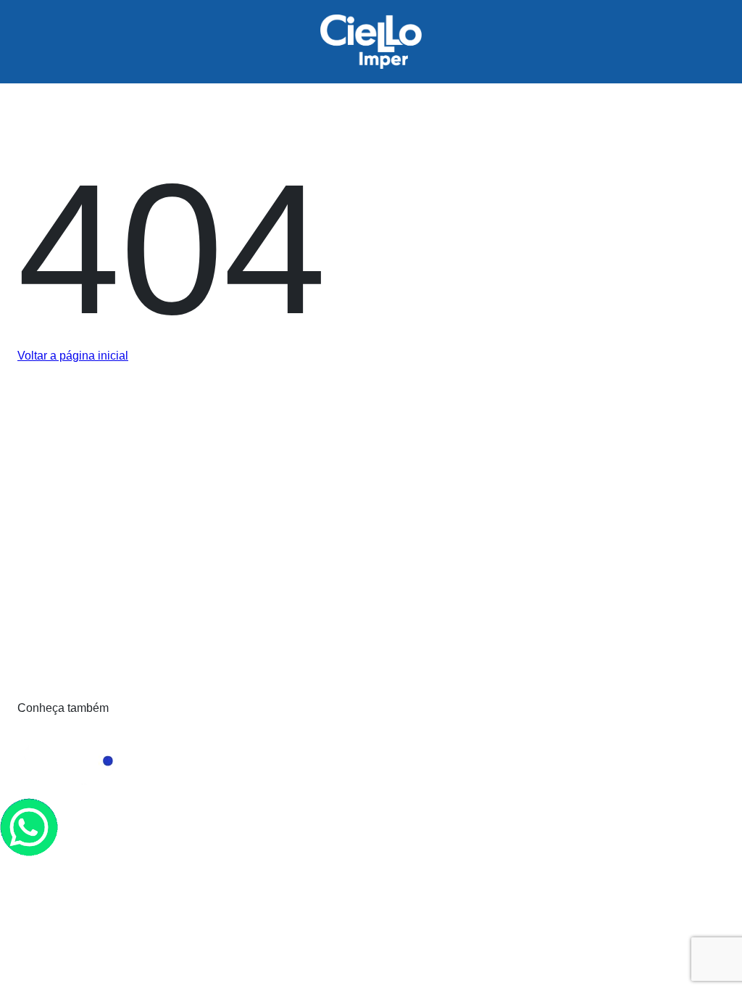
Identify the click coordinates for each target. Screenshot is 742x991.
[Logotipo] (263, 567)
